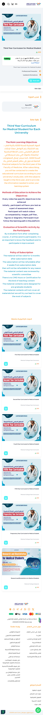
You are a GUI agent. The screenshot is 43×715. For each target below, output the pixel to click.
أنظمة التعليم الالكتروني (13, 635)
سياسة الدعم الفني (14, 656)
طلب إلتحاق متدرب (35, 649)
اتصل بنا (38, 635)
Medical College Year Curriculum (30, 360)
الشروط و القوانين (14, 632)
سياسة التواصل (15, 646)
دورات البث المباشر (35, 694)
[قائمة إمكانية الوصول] (3, 712)
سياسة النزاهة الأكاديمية (12, 649)
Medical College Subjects (31, 584)
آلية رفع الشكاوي (15, 642)
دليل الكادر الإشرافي (35, 646)
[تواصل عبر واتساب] (38, 710)
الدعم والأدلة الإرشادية (34, 656)
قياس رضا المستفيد (35, 653)
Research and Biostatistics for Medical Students (25, 578)
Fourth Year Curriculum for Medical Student (26, 444)
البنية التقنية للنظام (14, 653)
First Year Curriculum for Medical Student (27, 355)
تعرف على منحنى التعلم (34, 632)
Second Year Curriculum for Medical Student (26, 399)
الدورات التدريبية (36, 701)
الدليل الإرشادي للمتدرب (34, 639)
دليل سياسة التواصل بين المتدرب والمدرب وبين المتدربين (13, 675)
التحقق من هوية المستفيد (12, 639)
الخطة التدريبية (36, 642)
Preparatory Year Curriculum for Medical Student (24, 533)
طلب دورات (37, 704)
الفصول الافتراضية (35, 697)
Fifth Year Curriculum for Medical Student (27, 489)
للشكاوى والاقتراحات (14, 681)
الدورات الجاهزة (36, 690)
